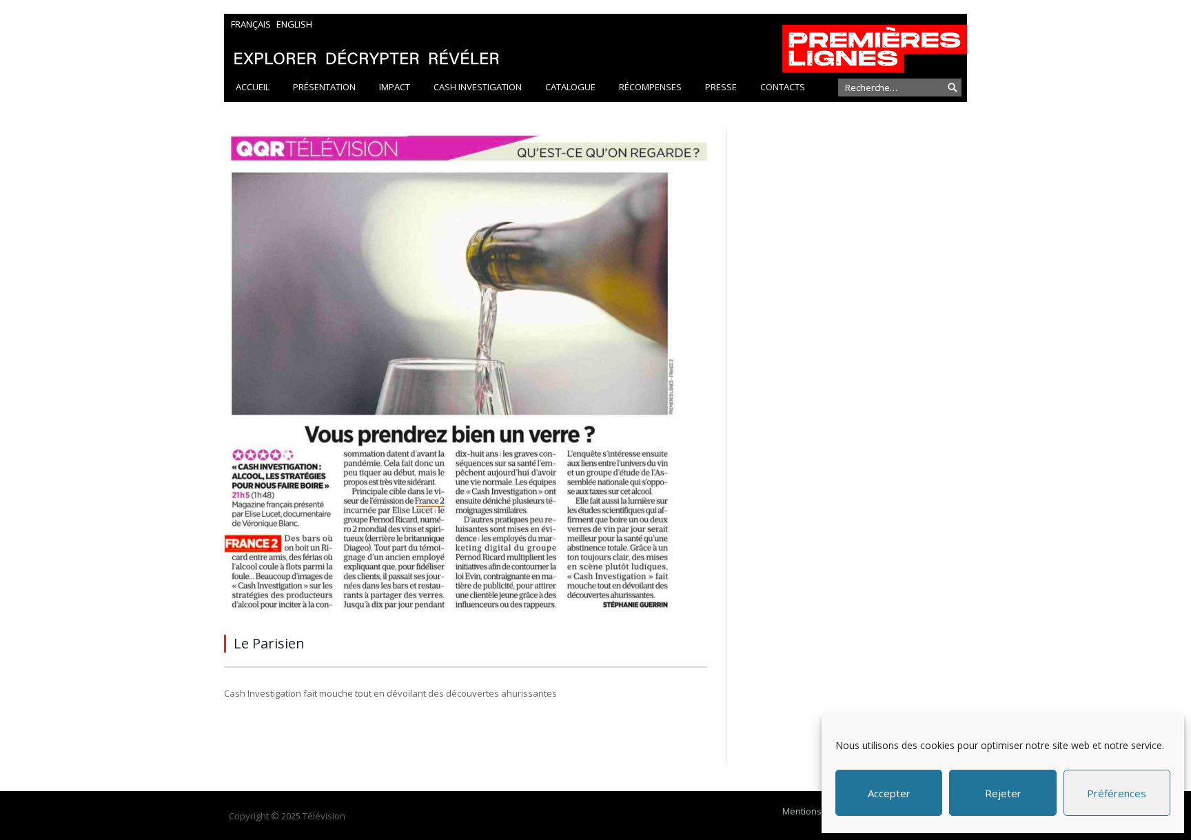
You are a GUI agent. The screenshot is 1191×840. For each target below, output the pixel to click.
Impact (394, 87)
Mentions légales (818, 811)
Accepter (889, 793)
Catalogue (570, 87)
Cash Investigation (478, 87)
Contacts (782, 87)
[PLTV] (595, 43)
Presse (721, 87)
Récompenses (650, 87)
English (294, 24)
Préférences (1116, 793)
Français (251, 24)
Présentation (324, 87)
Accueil (252, 87)
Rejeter (1003, 793)
